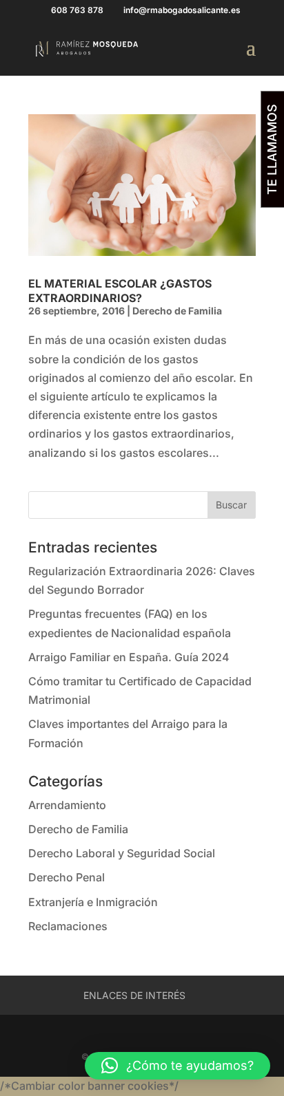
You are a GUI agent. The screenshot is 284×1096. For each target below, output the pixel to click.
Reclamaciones (68, 926)
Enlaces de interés (134, 995)
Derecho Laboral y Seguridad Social (121, 853)
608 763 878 (77, 10)
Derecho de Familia (177, 310)
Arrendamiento (67, 805)
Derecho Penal (66, 877)
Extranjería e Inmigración (93, 902)
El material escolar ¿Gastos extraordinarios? (120, 291)
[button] (177, 1065)
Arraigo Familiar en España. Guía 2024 (129, 657)
